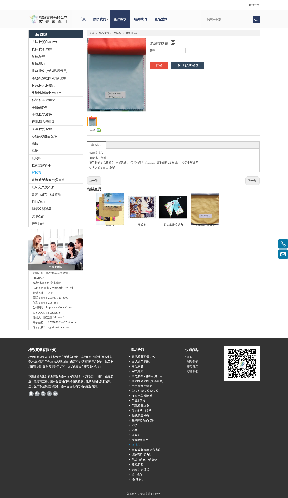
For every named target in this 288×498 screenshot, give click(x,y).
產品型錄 (161, 19)
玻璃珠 (36, 158)
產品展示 (120, 19)
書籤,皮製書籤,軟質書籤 (48, 180)
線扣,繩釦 (38, 63)
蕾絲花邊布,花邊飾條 (46, 194)
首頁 (82, 19)
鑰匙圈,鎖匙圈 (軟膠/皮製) (49, 78)
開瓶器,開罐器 (41, 209)
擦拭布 (36, 172)
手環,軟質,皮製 (42, 114)
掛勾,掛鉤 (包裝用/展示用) (49, 71)
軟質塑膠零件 (41, 165)
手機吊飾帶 (39, 107)
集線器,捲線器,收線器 (47, 92)
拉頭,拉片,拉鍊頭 (43, 85)
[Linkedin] (43, 393)
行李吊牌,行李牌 (43, 121)
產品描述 (96, 144)
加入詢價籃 (190, 65)
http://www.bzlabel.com (59, 307)
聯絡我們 (140, 19)
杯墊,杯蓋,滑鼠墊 (43, 100)
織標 (35, 143)
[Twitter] (49, 393)
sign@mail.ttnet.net (58, 327)
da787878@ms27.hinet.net (62, 322)
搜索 (256, 19)
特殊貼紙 (38, 223)
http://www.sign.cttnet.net (47, 312)
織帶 (35, 150)
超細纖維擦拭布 (173, 224)
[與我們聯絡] (55, 249)
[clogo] (48, 19)
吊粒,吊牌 (38, 56)
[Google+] (37, 393)
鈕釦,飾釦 (38, 201)
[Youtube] (55, 393)
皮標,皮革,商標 (42, 49)
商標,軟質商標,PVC (45, 42)
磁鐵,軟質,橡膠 (42, 129)
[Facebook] (31, 393)
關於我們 (99, 19)
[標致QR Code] (242, 363)
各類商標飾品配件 (44, 136)
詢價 (159, 65)
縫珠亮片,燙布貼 (43, 187)
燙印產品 (38, 216)
